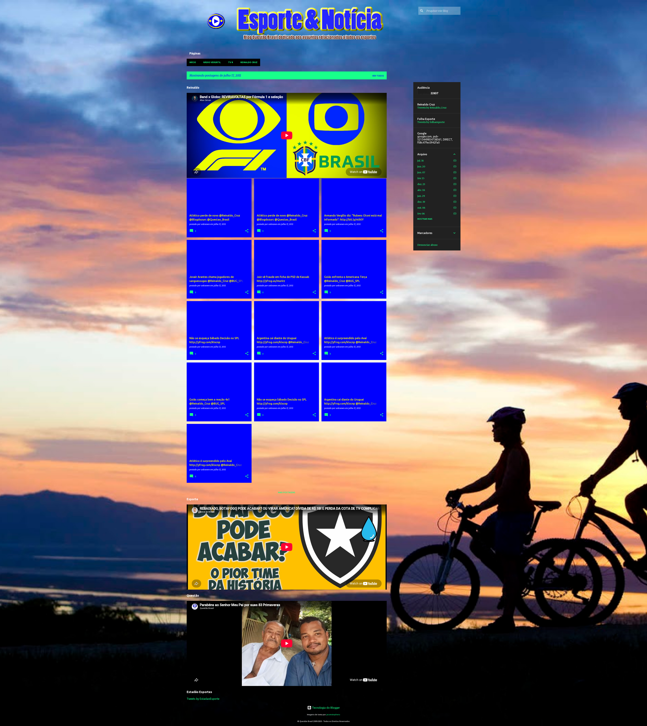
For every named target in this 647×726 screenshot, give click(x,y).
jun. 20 (421, 166)
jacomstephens (333, 715)
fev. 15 (420, 178)
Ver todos (378, 76)
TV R (230, 62)
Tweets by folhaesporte (431, 122)
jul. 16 (420, 160)
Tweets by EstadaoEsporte (203, 698)
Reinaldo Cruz (248, 62)
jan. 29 (421, 195)
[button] (247, 231)
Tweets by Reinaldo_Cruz (431, 107)
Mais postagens (286, 492)
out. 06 (421, 207)
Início (192, 62)
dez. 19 (421, 201)
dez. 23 (421, 184)
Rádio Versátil (212, 62)
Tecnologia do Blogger (325, 707)
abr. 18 (421, 190)
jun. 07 (421, 172)
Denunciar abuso (427, 244)
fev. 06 (421, 213)
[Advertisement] (400, 132)
